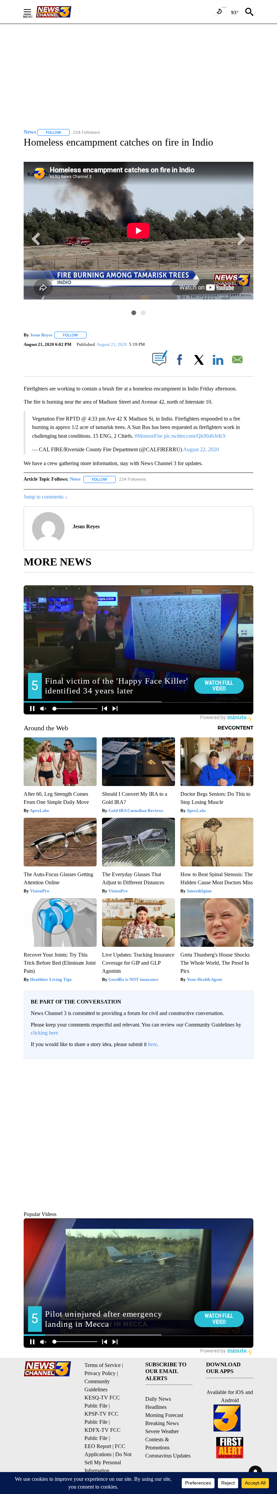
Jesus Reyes (41, 334)
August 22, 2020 (201, 449)
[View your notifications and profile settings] (246, 1116)
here (152, 1044)
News (75, 479)
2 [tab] (143, 312)
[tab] (42, 1116)
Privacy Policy (100, 1373)
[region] (138, 1127)
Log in (225, 1070)
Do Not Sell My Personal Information (107, 1462)
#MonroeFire (148, 436)
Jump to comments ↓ (46, 497)
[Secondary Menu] (32, 12)
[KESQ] (61, 12)
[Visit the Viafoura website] (239, 1186)
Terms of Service (102, 1365)
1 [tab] (133, 312)
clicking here (44, 1033)
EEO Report (97, 1446)
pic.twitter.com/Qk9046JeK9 (194, 436)
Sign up (242, 1070)
